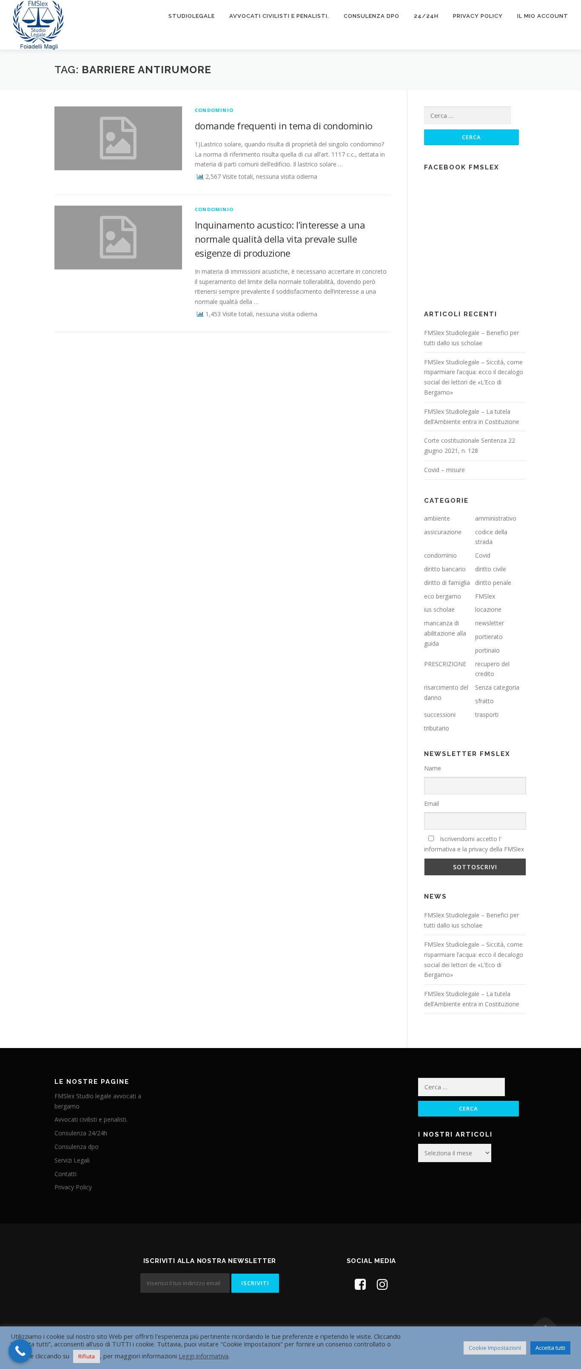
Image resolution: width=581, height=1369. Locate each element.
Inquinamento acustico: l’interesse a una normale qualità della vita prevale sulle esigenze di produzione (280, 238)
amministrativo (495, 518)
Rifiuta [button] (86, 1356)
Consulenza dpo (371, 16)
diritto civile (490, 569)
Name (432, 768)
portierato (489, 637)
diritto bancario (445, 569)
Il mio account (542, 16)
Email (431, 803)
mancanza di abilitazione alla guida (445, 633)
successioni (440, 714)
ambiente (437, 518)
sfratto (484, 701)
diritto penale (493, 583)
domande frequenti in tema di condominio (284, 125)
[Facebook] (360, 1284)
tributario (436, 728)
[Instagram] (382, 1284)
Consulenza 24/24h (80, 1133)
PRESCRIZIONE (445, 664)
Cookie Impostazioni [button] (495, 1348)
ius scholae (439, 609)
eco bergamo (442, 596)
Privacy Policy (478, 16)
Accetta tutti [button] (550, 1348)
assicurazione (442, 532)
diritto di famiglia (447, 583)
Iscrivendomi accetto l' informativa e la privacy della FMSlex (474, 844)
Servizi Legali (72, 1160)
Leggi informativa (203, 1356)
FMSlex (485, 596)
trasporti (486, 714)
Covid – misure (444, 470)
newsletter (489, 623)
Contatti (65, 1174)
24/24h (426, 16)
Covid (482, 555)
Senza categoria (497, 687)
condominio (214, 110)
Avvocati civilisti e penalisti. (279, 16)
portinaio (487, 650)
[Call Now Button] (20, 1351)
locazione (488, 609)
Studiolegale (191, 16)
